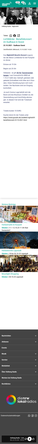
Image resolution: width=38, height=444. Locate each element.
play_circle (29, 438)
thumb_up (33, 439)
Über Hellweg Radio (9, 372)
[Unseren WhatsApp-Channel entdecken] (29, 415)
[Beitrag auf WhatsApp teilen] (11, 35)
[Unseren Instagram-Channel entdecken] (36, 415)
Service (4, 360)
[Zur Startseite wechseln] (7, 4)
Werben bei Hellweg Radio (12, 378)
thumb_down (25, 439)
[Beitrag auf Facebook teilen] (14, 35)
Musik (4, 354)
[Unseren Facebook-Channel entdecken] (32, 415)
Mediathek (6, 366)
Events (4, 348)
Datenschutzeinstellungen (10, 416)
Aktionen (5, 342)
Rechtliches (6, 384)
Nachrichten (6, 336)
